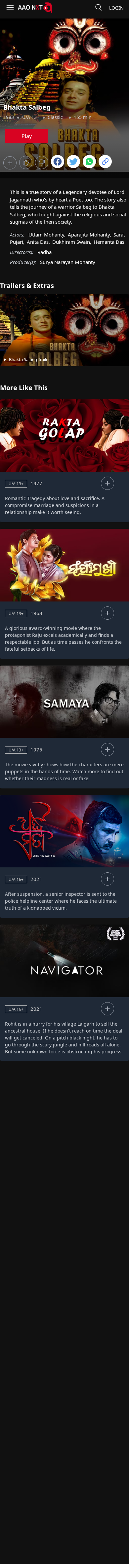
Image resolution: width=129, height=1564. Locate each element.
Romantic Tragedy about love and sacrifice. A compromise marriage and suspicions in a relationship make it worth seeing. (55, 505)
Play (27, 136)
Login (116, 8)
